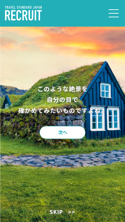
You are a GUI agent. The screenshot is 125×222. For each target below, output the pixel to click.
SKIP (62, 211)
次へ (62, 131)
